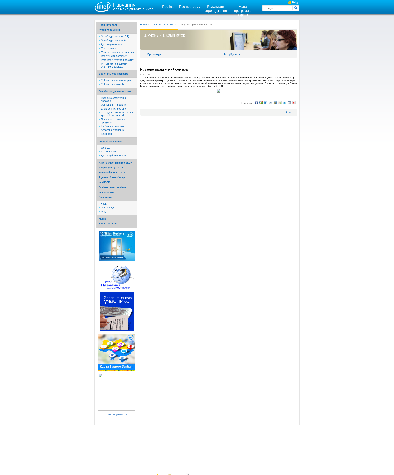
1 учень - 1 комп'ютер (112, 177)
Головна (144, 24)
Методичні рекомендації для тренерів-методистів (117, 114)
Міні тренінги (108, 48)
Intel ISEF (104, 182)
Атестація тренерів (112, 130)
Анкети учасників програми (115, 162)
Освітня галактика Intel (112, 187)
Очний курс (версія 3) (113, 40)
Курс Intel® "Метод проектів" (117, 59)
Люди (104, 203)
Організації (107, 207)
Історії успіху (232, 54)
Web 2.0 (105, 147)
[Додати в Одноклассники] (280, 102)
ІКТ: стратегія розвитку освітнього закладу (114, 65)
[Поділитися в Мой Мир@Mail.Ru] (275, 102)
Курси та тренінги (109, 30)
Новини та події (108, 25)
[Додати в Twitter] (284, 102)
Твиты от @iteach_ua (116, 415)
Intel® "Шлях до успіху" (114, 56)
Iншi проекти (106, 192)
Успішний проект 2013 (112, 172)
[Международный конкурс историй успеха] (117, 260)
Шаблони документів (113, 126)
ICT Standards (109, 151)
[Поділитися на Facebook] (256, 102)
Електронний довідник (114, 108)
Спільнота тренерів (112, 84)
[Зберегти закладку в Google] (261, 102)
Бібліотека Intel (108, 223)
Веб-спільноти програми (113, 73)
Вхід (295, 2)
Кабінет (103, 218)
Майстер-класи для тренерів (117, 52)
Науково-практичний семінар (196, 24)
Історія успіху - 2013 (111, 167)
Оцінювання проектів (113, 104)
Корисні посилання (110, 141)
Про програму (189, 6)
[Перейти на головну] (125, 6)
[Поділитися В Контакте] (289, 102)
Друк (289, 112)
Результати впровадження (215, 9)
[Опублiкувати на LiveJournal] (270, 102)
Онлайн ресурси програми (115, 91)
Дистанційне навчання (114, 155)
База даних (106, 197)
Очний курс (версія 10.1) (115, 36)
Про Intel (168, 6)
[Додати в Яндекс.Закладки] (294, 102)
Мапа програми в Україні (242, 11)
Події (104, 211)
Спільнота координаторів (116, 80)
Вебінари (106, 134)
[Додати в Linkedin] (265, 102)
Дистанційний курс (112, 44)
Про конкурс (154, 54)
